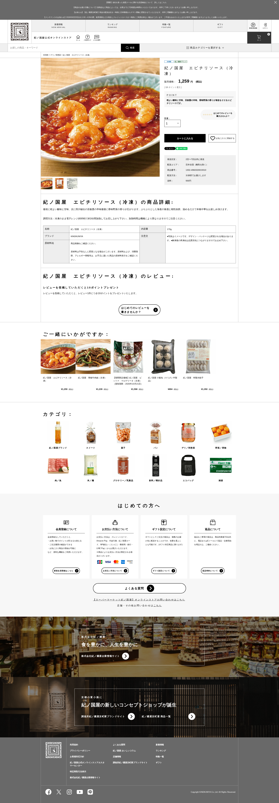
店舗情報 (117, 756)
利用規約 (74, 744)
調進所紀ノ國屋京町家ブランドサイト (103, 716)
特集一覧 (166, 24)
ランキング (112, 24)
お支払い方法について (112, 571)
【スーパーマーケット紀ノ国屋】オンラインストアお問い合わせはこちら (139, 599)
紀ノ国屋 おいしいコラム (124, 750)
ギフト (220, 24)
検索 (132, 47)
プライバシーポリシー (80, 750)
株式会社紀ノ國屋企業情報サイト (100, 656)
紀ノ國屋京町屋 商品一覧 (156, 716)
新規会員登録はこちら (63, 571)
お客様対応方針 (77, 756)
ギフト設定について (161, 571)
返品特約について (210, 571)
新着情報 (58, 24)
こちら (157, 605)
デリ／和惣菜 (55, 55)
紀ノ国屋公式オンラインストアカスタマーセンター (87, 764)
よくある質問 (134, 588)
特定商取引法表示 (78, 771)
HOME (45, 55)
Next (156, 118)
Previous (44, 118)
